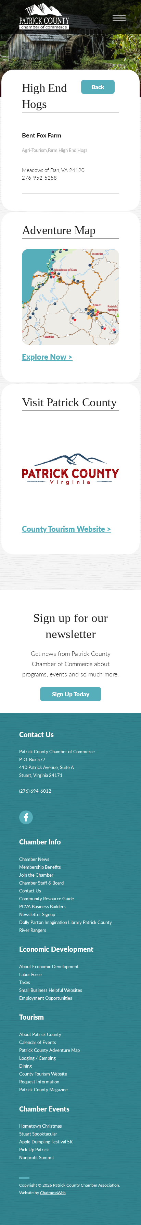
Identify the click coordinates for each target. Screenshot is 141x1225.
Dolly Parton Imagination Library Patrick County (65, 922)
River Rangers (32, 930)
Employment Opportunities (45, 998)
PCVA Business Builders (42, 906)
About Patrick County (40, 1034)
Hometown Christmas (40, 1125)
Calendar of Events (37, 1042)
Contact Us (30, 890)
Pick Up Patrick (34, 1149)
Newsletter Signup (37, 914)
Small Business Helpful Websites (50, 990)
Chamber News (34, 859)
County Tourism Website (43, 1073)
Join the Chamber (36, 875)
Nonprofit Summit (36, 1157)
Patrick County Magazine (43, 1089)
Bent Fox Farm (41, 135)
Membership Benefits (40, 867)
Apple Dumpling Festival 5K (46, 1141)
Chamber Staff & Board (41, 882)
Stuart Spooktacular (38, 1133)
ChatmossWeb (53, 1193)
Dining (25, 1065)
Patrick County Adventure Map (49, 1050)
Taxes (24, 982)
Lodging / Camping (37, 1058)
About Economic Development (49, 966)
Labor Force (30, 974)
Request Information (39, 1081)
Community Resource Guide (46, 898)
